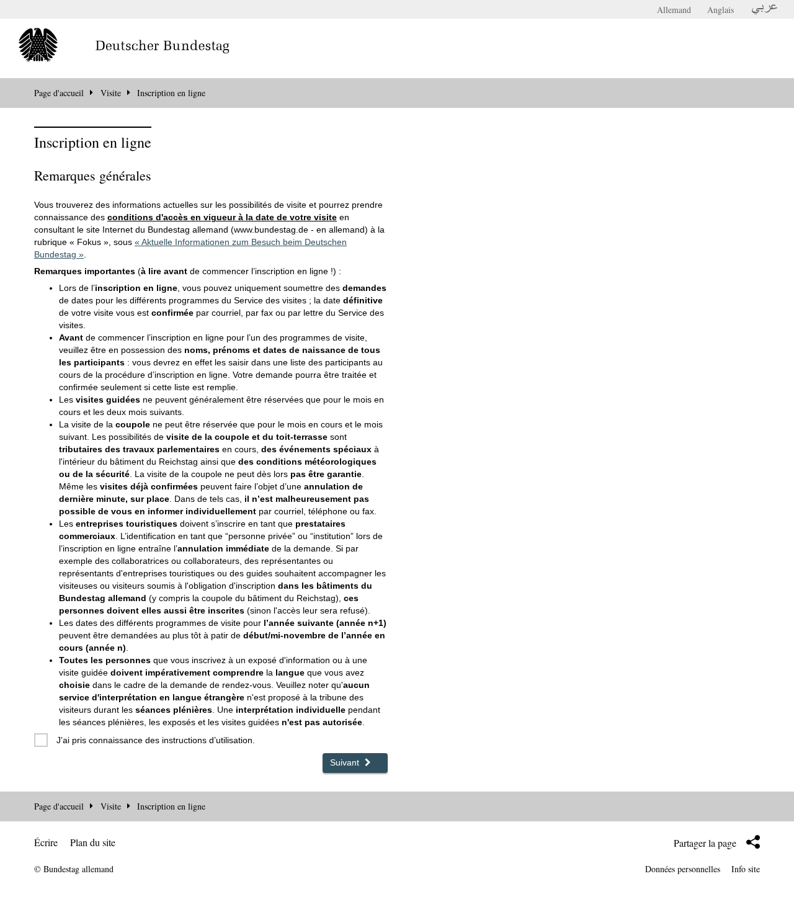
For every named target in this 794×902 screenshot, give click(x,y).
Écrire (46, 842)
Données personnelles (682, 869)
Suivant (346, 762)
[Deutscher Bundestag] (143, 46)
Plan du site (92, 842)
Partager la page (705, 842)
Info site (745, 869)
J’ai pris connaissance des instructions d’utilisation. (155, 740)
